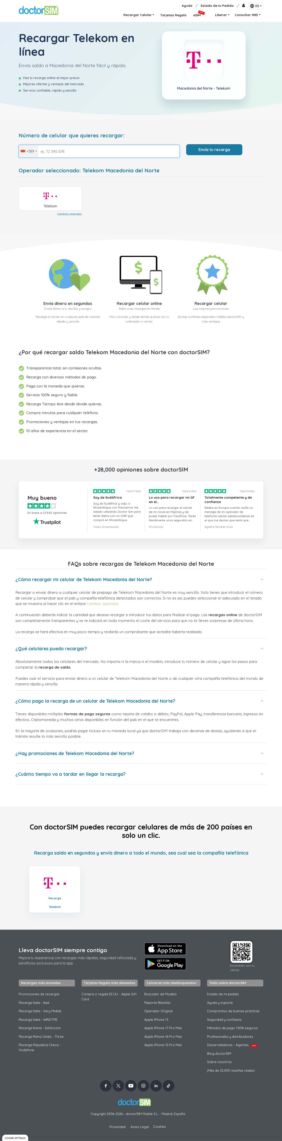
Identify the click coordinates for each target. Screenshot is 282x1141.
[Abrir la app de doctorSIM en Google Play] (165, 964)
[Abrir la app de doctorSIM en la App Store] (165, 949)
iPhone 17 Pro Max (163, 1028)
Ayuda (187, 6)
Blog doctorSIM (219, 1053)
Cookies (159, 1126)
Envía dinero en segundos (67, 303)
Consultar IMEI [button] (246, 15)
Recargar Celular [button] (137, 15)
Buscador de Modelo (160, 994)
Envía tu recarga (214, 149)
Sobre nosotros (219, 1062)
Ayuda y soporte (220, 1003)
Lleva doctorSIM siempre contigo (63, 950)
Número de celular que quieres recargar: (72, 135)
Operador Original (158, 1011)
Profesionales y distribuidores (230, 1036)
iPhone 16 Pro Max (163, 1036)
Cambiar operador (69, 213)
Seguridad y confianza (224, 1019)
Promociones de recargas (39, 994)
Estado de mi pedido (223, 994)
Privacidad (117, 1127)
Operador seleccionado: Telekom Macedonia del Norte (89, 170)
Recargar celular (211, 303)
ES (257, 6)
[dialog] (15, 1138)
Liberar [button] (221, 15)
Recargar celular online (139, 303)
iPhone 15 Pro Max (163, 1045)
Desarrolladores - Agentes (231, 1045)
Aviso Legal (140, 1127)
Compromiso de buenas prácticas (233, 1011)
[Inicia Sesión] (243, 6)
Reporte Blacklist (157, 1003)
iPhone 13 (156, 1019)
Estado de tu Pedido (217, 6)
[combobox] (28, 151)
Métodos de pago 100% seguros (232, 1028)
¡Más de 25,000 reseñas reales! (231, 1070)
